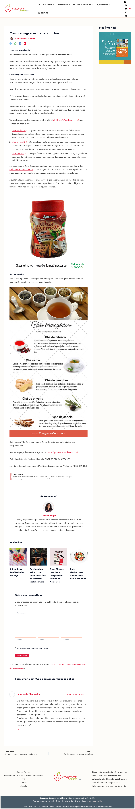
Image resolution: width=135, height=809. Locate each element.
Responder (21, 730)
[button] (53, 4)
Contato (23, 782)
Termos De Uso (23, 772)
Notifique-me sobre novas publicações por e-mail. (32, 648)
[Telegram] (10, 43)
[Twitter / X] (126, 12)
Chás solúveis (18, 153)
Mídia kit (23, 786)
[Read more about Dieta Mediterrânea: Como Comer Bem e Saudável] (79, 556)
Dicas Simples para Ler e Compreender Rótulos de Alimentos (56, 575)
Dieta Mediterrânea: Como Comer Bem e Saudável (78, 574)
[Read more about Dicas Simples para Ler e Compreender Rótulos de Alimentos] (58, 556)
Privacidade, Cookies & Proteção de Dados (23, 775)
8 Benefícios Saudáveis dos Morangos (16, 572)
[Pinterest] (126, 16)
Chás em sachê (18, 142)
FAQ (24, 779)
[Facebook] (125, 2)
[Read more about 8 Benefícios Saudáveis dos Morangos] (18, 556)
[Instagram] (126, 5)
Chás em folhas (19, 130)
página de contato (95, 801)
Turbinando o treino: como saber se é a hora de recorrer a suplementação (38, 575)
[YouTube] (126, 9)
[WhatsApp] (15, 43)
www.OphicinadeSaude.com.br (61, 452)
